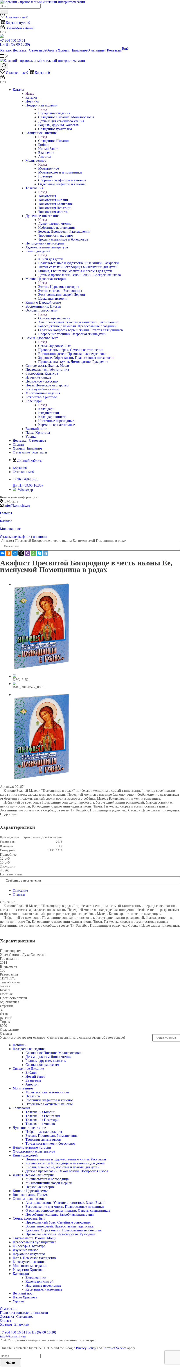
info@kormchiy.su (17, 505)
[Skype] (39, 553)
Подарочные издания (54, 113)
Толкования (47, 196)
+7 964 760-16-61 (12, 40)
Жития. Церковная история (58, 287)
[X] (21, 553)
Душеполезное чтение (54, 223)
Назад (29, 93)
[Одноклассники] (8, 553)
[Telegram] (45, 553)
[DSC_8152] (41, 669)
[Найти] (4, 12)
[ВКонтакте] (2, 553)
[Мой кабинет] (2, 78)
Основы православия (54, 318)
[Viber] (27, 553)
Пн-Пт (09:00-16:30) (15, 44)
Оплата (5, 1320)
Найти (10, 1362)
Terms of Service (114, 1348)
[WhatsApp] (33, 553)
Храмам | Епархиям (14, 1324)
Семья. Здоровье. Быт (54, 346)
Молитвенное (48, 168)
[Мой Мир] (15, 553)
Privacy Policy (86, 1348)
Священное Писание (53, 141)
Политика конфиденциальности (24, 1312)
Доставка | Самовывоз (16, 1316)
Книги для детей (50, 259)
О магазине (8, 1308)
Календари (46, 409)
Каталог (31, 97)
